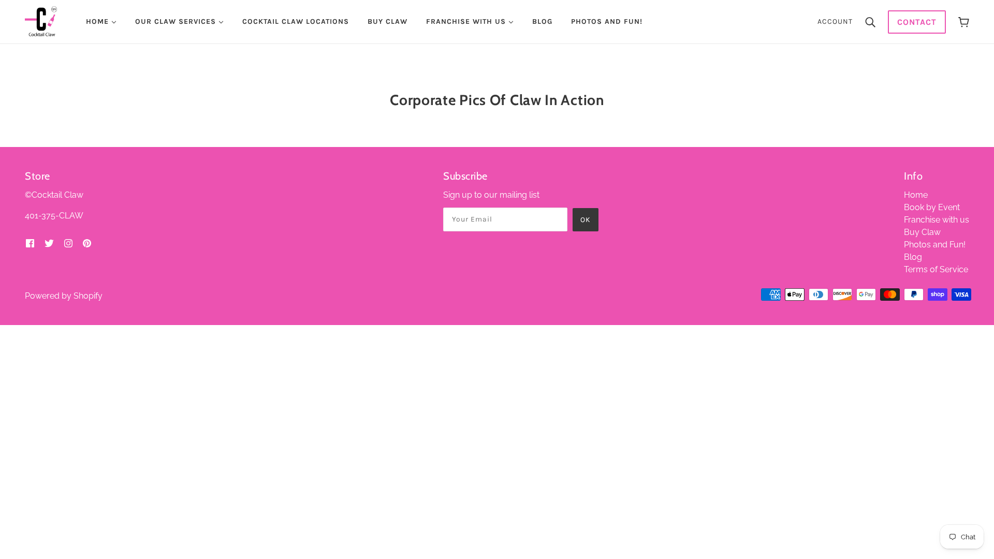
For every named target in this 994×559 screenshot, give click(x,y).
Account (835, 21)
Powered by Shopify (64, 296)
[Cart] (963, 22)
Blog (913, 257)
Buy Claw (922, 232)
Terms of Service (936, 269)
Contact (917, 22)
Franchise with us (936, 220)
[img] (30, 242)
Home (916, 195)
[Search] (870, 22)
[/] (41, 21)
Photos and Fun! (935, 244)
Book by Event (932, 207)
